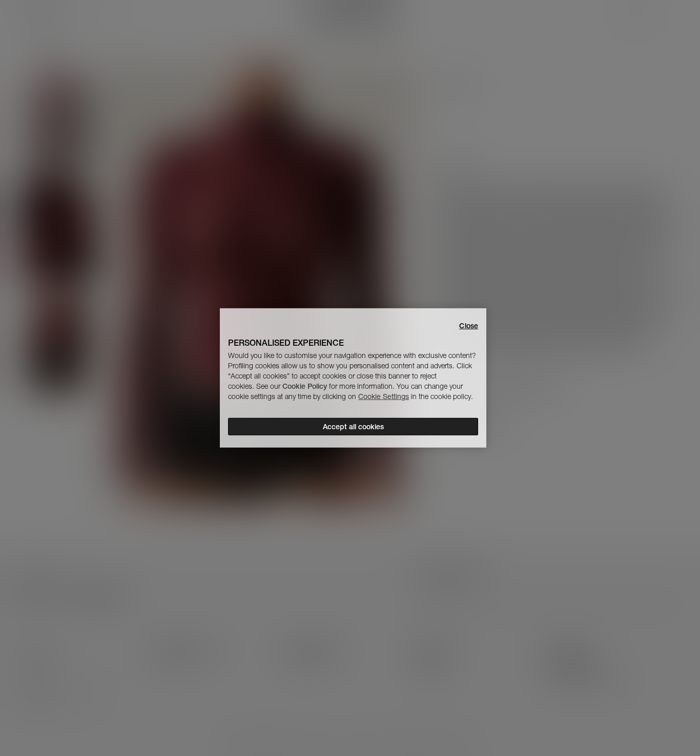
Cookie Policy (304, 386)
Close (468, 326)
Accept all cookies (353, 426)
